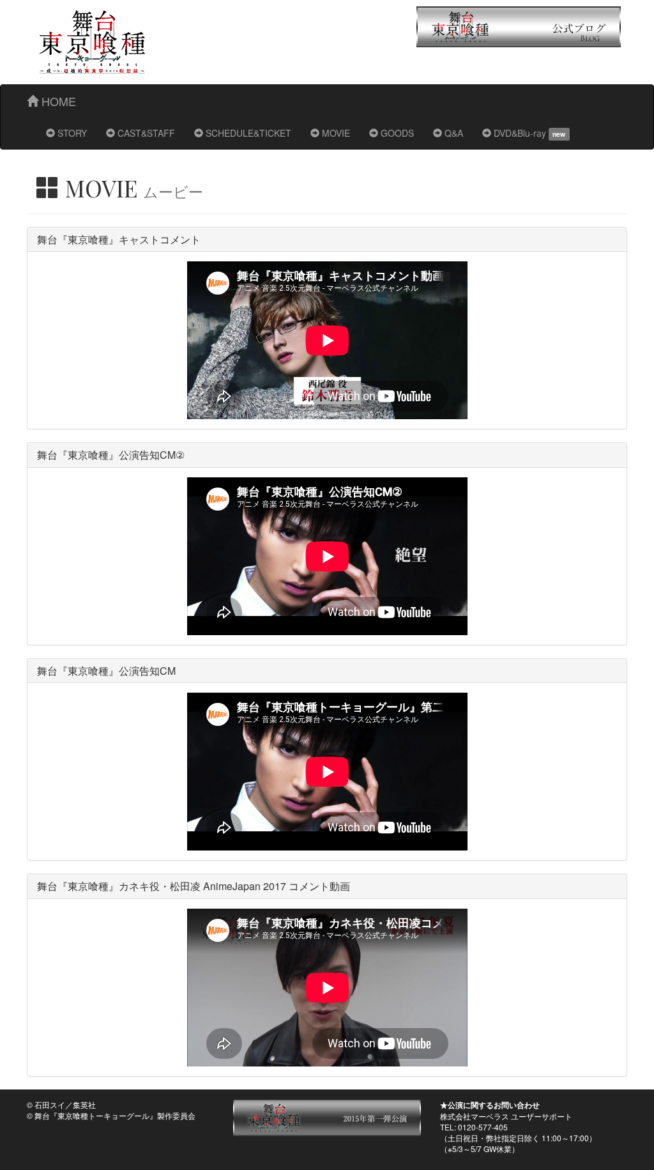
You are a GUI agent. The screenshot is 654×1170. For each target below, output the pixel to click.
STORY (71, 133)
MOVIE (334, 133)
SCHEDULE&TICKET (247, 133)
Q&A (452, 133)
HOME (57, 101)
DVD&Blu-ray (528, 133)
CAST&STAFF (145, 133)
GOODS (396, 133)
